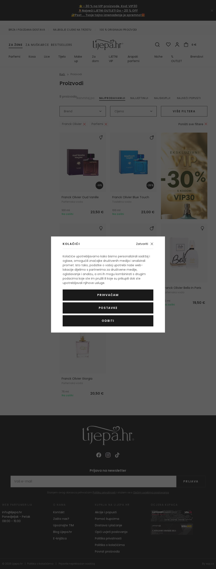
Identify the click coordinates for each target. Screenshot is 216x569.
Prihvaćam (108, 295)
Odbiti (108, 321)
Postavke (108, 308)
